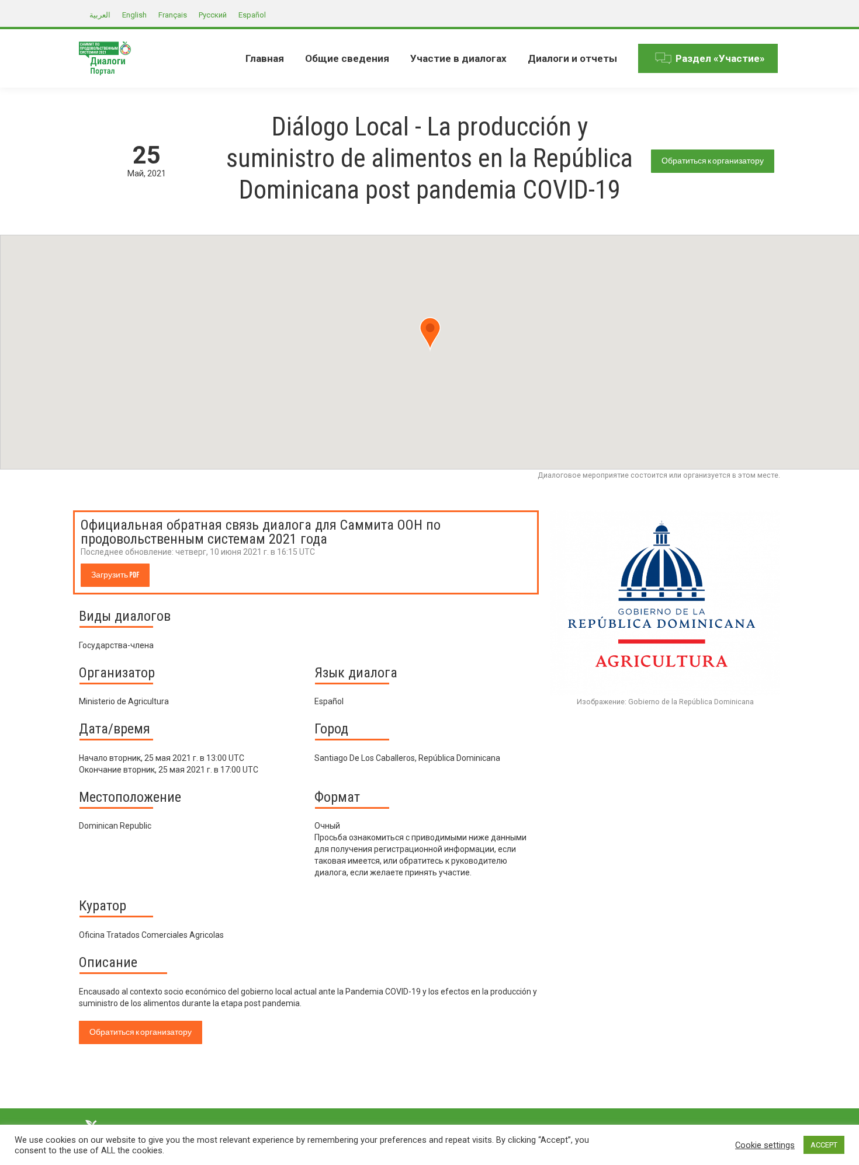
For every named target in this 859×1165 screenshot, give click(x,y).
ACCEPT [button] (823, 1144)
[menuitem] (264, 58)
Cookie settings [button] (765, 1145)
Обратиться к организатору (712, 161)
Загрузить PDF (115, 575)
